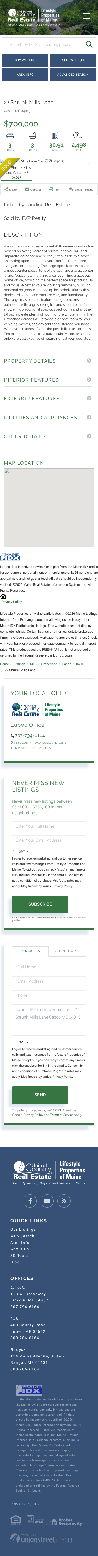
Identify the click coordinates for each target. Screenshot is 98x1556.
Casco (66, 664)
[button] (89, 45)
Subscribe (40, 904)
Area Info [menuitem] (20, 1242)
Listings (19, 664)
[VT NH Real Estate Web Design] (49, 1538)
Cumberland (48, 664)
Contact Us (20, 747)
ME (32, 664)
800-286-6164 (24, 1338)
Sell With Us (73, 60)
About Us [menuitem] (19, 1249)
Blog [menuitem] (15, 1262)
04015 (80, 664)
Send (40, 1094)
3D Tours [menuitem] (19, 1255)
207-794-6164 (30, 735)
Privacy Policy (12, 602)
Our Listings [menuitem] (23, 1229)
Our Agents (41, 747)
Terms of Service (61, 1115)
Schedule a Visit (67, 951)
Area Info (25, 75)
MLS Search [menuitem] (22, 1236)
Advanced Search (73, 75)
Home (4, 664)
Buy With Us (25, 60)
